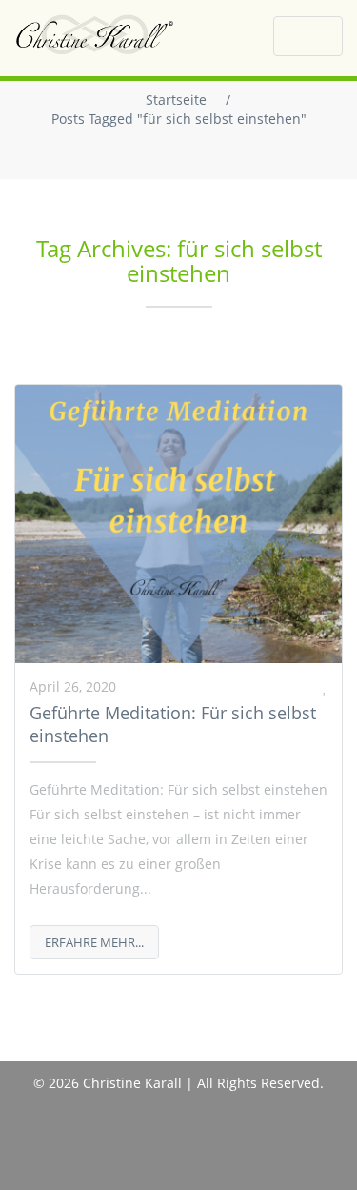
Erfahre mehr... (94, 942)
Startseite (176, 100)
